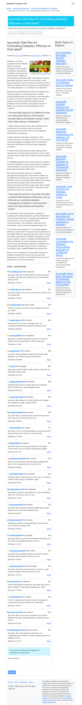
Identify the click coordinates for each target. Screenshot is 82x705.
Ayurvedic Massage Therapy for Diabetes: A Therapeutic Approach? (62, 163)
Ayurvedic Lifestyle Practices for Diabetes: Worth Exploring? (64, 107)
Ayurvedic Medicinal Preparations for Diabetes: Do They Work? (64, 134)
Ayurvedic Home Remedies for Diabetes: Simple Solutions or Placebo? (65, 219)
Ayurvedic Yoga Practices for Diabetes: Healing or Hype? (64, 192)
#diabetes (21, 33)
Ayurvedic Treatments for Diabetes (44, 8)
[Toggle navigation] (73, 4)
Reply (49, 283)
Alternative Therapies (21, 8)
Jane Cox (18, 55)
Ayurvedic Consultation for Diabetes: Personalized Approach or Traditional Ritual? (64, 247)
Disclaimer (23, 682)
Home (10, 682)
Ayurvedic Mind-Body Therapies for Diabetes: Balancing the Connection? (64, 279)
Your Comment (13, 658)
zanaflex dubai (46, 702)
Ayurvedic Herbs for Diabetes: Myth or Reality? (65, 82)
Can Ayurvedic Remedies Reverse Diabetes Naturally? (63, 58)
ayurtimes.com (45, 74)
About (31, 682)
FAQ (16, 682)
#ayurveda (12, 33)
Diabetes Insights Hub (16, 3)
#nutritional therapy (34, 33)
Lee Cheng (36, 55)
